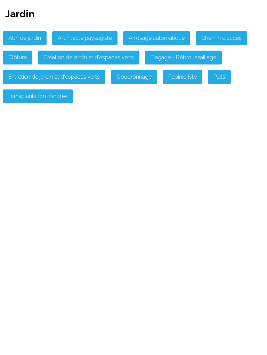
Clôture (17, 57)
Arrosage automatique (157, 38)
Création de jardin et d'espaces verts (88, 57)
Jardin (19, 14)
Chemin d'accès (221, 38)
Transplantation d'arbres (37, 96)
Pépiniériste (182, 76)
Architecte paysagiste (85, 38)
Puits (219, 76)
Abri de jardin (24, 38)
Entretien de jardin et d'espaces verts (54, 76)
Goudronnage (134, 76)
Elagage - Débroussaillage (183, 57)
